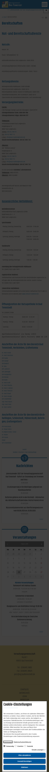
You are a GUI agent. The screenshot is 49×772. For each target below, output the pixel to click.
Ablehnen (24, 767)
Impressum (8, 742)
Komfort (20, 746)
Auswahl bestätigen (24, 761)
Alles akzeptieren (24, 755)
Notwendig (10, 746)
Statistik (30, 746)
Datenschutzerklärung (22, 742)
